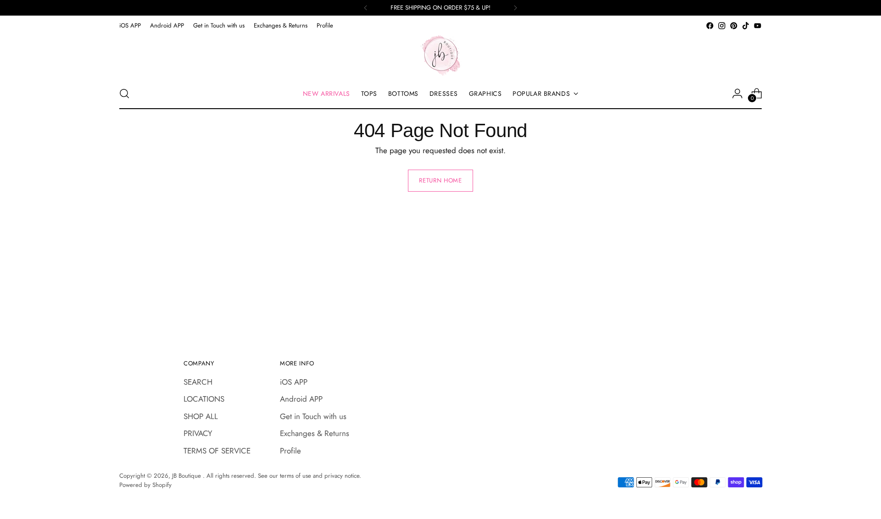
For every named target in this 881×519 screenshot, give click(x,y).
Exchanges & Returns (314, 433)
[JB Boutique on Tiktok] (746, 26)
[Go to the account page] (737, 93)
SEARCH (198, 381)
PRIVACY (198, 433)
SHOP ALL (201, 416)
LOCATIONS (204, 398)
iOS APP (293, 381)
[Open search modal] (124, 93)
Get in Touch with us (313, 416)
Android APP (301, 398)
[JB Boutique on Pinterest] (734, 26)
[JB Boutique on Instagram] (722, 26)
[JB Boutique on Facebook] (710, 26)
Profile (290, 450)
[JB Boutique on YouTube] (757, 26)
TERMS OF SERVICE (217, 450)
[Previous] (366, 8)
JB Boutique (187, 475)
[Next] (515, 8)
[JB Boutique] (440, 55)
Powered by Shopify (145, 484)
